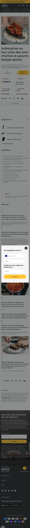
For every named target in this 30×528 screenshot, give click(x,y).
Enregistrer (15, 276)
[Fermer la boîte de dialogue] (26, 248)
